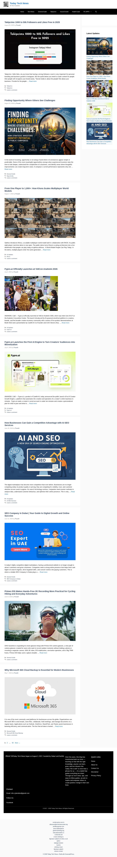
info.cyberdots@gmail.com (20, 793)
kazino (59, 845)
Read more (33, 81)
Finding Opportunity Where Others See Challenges (30, 100)
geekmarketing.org (58, 830)
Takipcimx (53, 11)
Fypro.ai (9, 329)
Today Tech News (19, 3)
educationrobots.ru (58, 832)
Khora (8, 256)
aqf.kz (58, 841)
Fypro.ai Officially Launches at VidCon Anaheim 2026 (31, 269)
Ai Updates (10, 254)
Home (22, 11)
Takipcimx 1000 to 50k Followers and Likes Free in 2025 (32, 22)
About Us (94, 765)
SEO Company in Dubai (13, 579)
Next (17, 743)
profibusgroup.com (58, 826)
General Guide (42, 11)
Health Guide (76, 11)
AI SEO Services (11, 500)
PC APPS (86, 11)
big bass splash (58, 849)
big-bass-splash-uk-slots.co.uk (58, 839)
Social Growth (64, 11)
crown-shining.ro (58, 837)
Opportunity (10, 176)
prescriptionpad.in (58, 828)
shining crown (58, 847)
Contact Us (95, 768)
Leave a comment (12, 90)
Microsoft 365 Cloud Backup (15, 733)
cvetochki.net (59, 834)
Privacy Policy (96, 775)
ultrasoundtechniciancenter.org (58, 824)
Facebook (9, 802)
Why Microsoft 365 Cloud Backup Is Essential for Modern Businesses (39, 670)
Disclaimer (94, 772)
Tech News (31, 11)
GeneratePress (69, 854)
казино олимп (58, 851)
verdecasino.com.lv (58, 822)
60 (13, 743)
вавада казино (58, 843)
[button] (96, 12)
